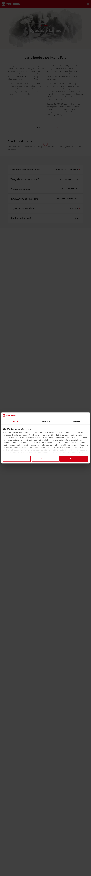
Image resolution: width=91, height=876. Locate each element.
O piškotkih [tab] (75, 421)
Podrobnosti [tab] (45, 421)
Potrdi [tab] (15, 421)
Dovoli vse (74, 459)
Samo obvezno (16, 459)
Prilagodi (44, 459)
